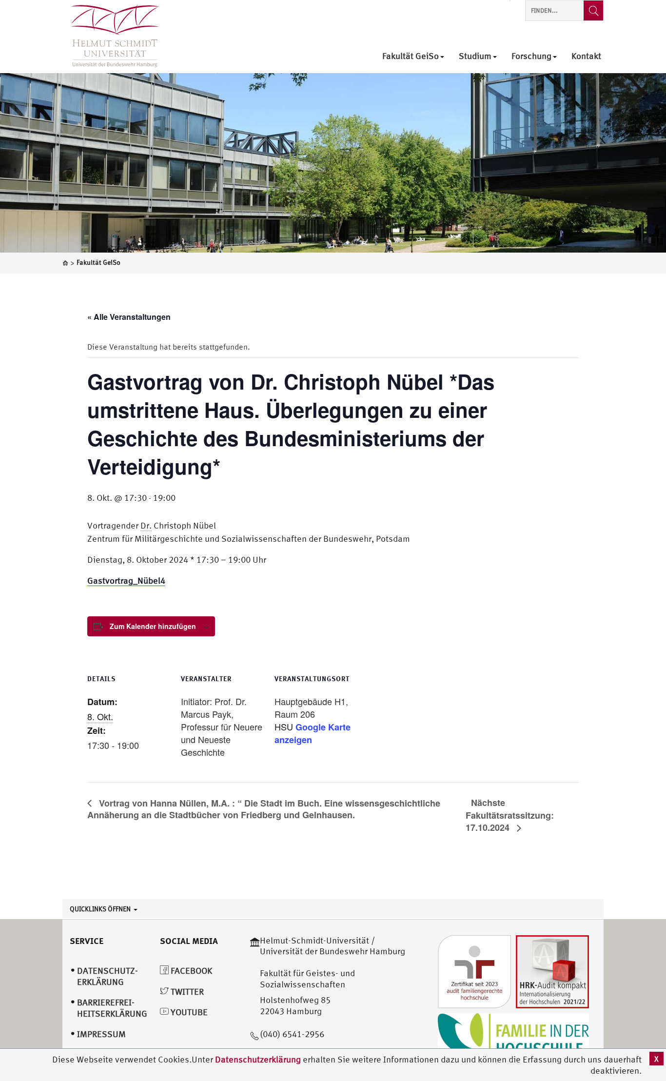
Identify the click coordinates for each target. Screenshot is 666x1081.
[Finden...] (593, 10)
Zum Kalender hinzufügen (153, 626)
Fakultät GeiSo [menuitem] (410, 56)
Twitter (186, 991)
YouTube (188, 1012)
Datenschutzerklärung (258, 1059)
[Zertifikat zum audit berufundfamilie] (474, 970)
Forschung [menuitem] (531, 56)
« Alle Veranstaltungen (129, 316)
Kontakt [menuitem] (586, 56)
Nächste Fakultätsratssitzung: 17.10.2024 (510, 815)
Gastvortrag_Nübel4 (126, 580)
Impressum (101, 1034)
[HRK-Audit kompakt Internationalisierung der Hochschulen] (552, 970)
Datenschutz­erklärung (107, 976)
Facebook (190, 970)
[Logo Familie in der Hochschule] (513, 1036)
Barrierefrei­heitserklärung (112, 1008)
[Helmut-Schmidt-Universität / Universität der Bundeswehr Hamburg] (110, 36)
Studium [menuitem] (475, 56)
